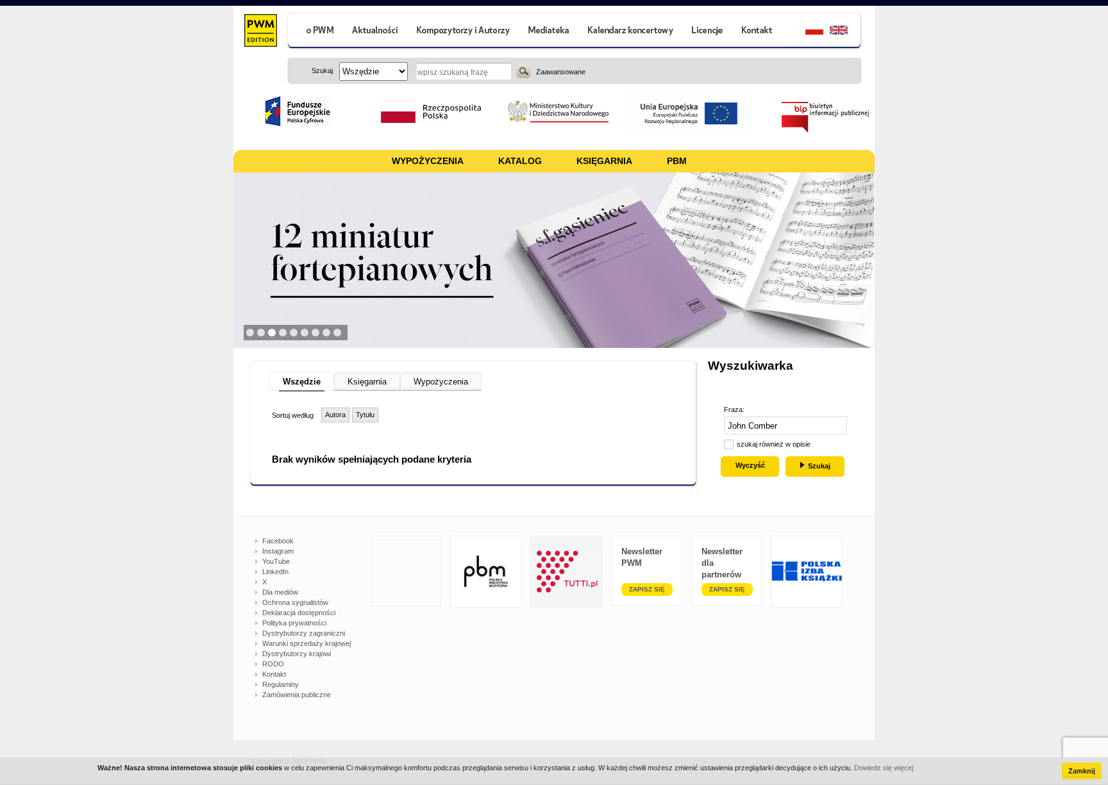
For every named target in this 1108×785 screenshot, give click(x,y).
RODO (273, 664)
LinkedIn (275, 571)
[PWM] (260, 32)
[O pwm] (315, 31)
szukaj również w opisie (773, 444)
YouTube (276, 561)
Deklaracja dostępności (298, 612)
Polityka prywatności (294, 623)
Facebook (278, 541)
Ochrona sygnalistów (295, 602)
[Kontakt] (758, 31)
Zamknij (1081, 771)
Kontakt (274, 674)
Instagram (278, 551)
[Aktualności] (375, 31)
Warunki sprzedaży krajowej (306, 643)
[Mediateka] (549, 31)
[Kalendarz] (630, 31)
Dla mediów (280, 592)
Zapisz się (647, 589)
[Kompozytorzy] (463, 31)
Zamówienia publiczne (296, 694)
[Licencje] (706, 31)
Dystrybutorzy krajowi (296, 653)
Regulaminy (280, 684)
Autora (335, 414)
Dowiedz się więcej (883, 768)
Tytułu (365, 414)
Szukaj (523, 71)
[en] (846, 31)
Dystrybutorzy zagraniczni (303, 633)
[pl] (806, 31)
